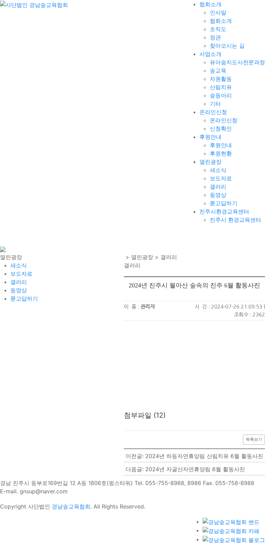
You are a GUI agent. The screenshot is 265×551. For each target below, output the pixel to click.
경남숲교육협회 (71, 506)
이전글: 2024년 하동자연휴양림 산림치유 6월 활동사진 (194, 456)
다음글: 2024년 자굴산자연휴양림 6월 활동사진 (185, 469)
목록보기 (254, 439)
